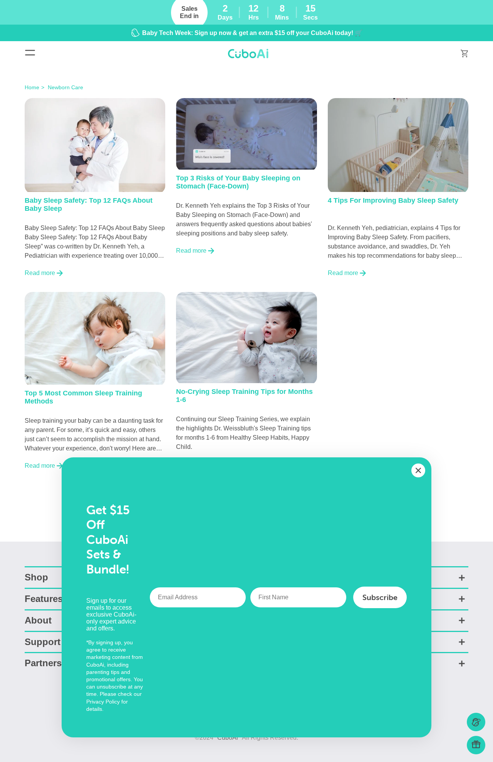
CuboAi (227, 737)
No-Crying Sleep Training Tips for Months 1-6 (244, 396)
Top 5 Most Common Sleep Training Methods (83, 397)
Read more (40, 273)
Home (32, 87)
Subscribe (379, 597)
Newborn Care (65, 87)
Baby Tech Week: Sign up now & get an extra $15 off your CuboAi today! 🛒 (252, 33)
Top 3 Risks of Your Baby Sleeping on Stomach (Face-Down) (238, 182)
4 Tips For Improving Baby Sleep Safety (393, 200)
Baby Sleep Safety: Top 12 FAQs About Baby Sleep (89, 204)
